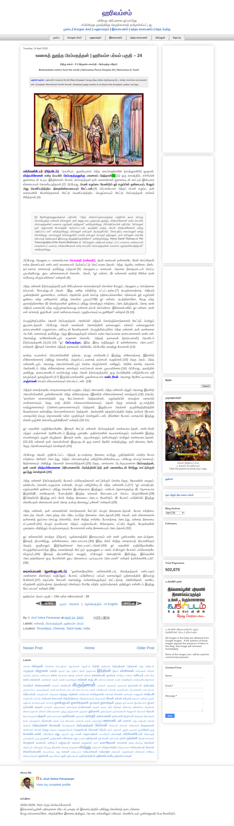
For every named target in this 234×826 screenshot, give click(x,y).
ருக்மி (122, 738)
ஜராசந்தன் (107, 702)
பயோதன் (69, 721)
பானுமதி (142, 721)
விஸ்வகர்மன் (138, 747)
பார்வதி (150, 721)
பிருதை (53, 729)
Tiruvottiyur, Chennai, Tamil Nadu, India (63, 628)
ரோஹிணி (28, 742)
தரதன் (96, 707)
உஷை (71, 675)
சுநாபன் (135, 698)
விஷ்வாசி (96, 747)
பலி (119, 720)
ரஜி (99, 738)
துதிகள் (169, 479)
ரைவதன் (149, 738)
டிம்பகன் (28, 707)
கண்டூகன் (46, 679)
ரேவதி (142, 738)
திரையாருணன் (30, 711)
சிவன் (110, 698)
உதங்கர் (26, 675)
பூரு (152, 729)
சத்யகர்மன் (148, 689)
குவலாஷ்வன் (42, 689)
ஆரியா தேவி (77, 671)
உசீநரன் (150, 671)
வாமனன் (122, 742)
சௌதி (49, 703)
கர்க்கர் (102, 679)
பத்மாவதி (46, 720)
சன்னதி (39, 623)
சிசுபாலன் (57, 698)
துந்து (63, 711)
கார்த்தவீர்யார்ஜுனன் (143, 679)
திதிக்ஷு (117, 707)
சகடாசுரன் (90, 689)
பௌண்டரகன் (32, 734)
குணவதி (122, 685)
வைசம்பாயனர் (32, 751)
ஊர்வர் (87, 675)
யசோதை (67, 738)
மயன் (78, 733)
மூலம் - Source (69, 604)
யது (75, 738)
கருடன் (92, 679)
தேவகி (150, 711)
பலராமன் (109, 720)
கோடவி (80, 689)
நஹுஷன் (80, 716)
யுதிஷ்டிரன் (91, 738)
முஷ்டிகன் (55, 738)
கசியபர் (138, 675)
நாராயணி (117, 716)
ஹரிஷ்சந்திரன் (87, 755)
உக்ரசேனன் (127, 671)
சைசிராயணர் (38, 703)
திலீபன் (42, 711)
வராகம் (76, 742)
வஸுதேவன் (107, 742)
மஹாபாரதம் (101, 29)
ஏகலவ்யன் (98, 675)
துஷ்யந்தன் (106, 711)
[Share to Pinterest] (108, 618)
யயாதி (81, 738)
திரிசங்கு (127, 707)
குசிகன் (102, 685)
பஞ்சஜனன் (34, 721)
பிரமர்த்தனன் (68, 725)
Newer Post (32, 648)
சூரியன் (27, 703)
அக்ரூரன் (37, 666)
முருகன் (44, 738)
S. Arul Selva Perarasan (57, 779)
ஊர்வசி (79, 675)
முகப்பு (67, 29)
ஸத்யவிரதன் (90, 751)
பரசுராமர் (79, 721)
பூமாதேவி (143, 729)
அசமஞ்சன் (61, 666)
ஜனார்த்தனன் (80, 702)
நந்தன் (41, 716)
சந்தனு (63, 694)
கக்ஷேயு (120, 675)
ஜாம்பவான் (128, 703)
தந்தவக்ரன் (59, 707)
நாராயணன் (104, 716)
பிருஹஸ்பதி (80, 729)
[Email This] (95, 618)
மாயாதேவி (104, 734)
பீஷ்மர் (102, 729)
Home (90, 648)
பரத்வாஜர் (96, 721)
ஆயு (68, 671)
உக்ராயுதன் (140, 671)
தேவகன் (141, 711)
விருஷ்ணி (73, 747)
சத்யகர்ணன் (135, 689)
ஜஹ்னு (118, 703)
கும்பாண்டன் (135, 685)
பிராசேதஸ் (28, 729)
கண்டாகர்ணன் (31, 679)
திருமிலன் (149, 707)
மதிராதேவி (48, 734)
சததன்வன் (122, 689)
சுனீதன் (144, 698)
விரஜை (64, 747)
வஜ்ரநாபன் (64, 742)
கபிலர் (62, 679)
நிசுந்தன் (138, 716)
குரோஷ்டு (149, 685)
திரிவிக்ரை (138, 707)
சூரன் (151, 698)
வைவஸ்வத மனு (51, 751)
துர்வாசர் (94, 711)
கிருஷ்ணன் (84, 684)
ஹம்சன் (43, 756)
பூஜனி (125, 729)
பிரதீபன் (27, 725)
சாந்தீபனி (28, 698)
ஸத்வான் (116, 751)
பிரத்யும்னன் (39, 725)
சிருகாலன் (100, 698)
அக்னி (26, 666)
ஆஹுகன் (91, 671)
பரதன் (88, 721)
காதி (117, 679)
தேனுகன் (131, 711)
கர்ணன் (110, 679)
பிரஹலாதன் (147, 725)
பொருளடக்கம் (82, 29)
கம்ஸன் (82, 679)
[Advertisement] (188, 98)
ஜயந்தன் (95, 702)
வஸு (96, 742)
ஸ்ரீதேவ (150, 751)
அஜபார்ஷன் (74, 666)
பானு (134, 721)
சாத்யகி (149, 694)
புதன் (109, 729)
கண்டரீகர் (149, 675)
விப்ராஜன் (38, 747)
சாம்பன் (37, 698)
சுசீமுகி (127, 698)
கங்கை (129, 675)
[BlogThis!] (98, 618)
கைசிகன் (61, 689)
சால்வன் (46, 698)
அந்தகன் (132, 666)
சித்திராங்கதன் (87, 698)
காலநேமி (28, 685)
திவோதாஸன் (53, 711)
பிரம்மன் (101, 725)
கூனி (52, 689)
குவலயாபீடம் (29, 689)
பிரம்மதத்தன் (54, 623)
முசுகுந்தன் (28, 738)
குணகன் (111, 685)
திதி (110, 707)
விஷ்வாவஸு (124, 747)
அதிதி (95, 666)
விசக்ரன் (149, 742)
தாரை (104, 707)
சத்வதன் (53, 694)
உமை (54, 675)
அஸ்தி (53, 670)
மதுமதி (65, 734)
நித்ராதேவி (149, 716)
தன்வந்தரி (72, 707)
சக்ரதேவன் (102, 689)
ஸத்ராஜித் (104, 751)
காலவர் (55, 685)
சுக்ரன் (118, 698)
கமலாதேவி (71, 679)
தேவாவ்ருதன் (30, 716)
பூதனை (133, 729)
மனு (72, 734)
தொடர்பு (177, 37)
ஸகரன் (65, 751)
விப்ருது (47, 747)
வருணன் (87, 742)
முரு (37, 738)
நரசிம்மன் (69, 716)
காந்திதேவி (126, 679)
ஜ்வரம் (150, 702)
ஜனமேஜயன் (62, 702)
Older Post (145, 648)
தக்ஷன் (39, 707)
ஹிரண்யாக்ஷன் (123, 755)
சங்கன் (112, 689)
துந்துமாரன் (73, 711)
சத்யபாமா (29, 694)
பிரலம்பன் (113, 725)
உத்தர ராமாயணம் (142, 29)
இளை (116, 671)
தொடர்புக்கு (163, 29)
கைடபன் (71, 689)
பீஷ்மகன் (93, 729)
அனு (141, 666)
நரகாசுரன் (57, 716)
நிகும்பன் (129, 716)
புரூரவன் (117, 729)
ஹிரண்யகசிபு (105, 756)
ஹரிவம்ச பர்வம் (74, 623)
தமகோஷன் (84, 707)
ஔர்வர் (110, 675)
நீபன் (25, 721)
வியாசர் (56, 747)
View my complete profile (53, 784)
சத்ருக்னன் (42, 694)
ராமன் (105, 738)
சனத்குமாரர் (97, 694)
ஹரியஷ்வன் (72, 756)
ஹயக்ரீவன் (54, 756)
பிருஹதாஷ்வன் (65, 729)
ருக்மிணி (132, 738)
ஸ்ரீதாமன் (140, 751)
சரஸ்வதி (128, 694)
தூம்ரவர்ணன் (119, 711)
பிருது (45, 729)
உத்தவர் (35, 675)
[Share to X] (101, 618)
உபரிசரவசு (45, 675)
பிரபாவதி (54, 725)
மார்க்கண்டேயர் (132, 734)
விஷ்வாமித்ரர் (109, 747)
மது (57, 734)
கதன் (55, 679)
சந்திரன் (73, 694)
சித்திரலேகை (71, 698)
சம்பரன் (118, 694)
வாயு (131, 742)
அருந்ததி (28, 670)
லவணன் (41, 742)
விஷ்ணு (85, 747)
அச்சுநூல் (160, 37)
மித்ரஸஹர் (149, 734)
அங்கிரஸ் (49, 666)
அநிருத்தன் (118, 666)
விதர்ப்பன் (28, 747)
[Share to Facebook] (105, 618)
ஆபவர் (61, 671)
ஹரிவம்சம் (117, 12)
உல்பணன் (62, 675)
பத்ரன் (56, 721)
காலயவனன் (42, 685)
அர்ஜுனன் (41, 671)
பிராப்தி (37, 729)
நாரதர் (91, 716)
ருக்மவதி (114, 738)
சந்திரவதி (84, 694)
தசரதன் (48, 707)
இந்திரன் (104, 670)
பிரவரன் (123, 725)
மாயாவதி (116, 733)
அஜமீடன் (85, 666)
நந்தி (49, 716)
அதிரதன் (105, 666)
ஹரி (63, 755)
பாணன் (127, 720)
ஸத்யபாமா (76, 751)
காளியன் (66, 685)
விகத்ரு (139, 742)
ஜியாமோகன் (140, 703)
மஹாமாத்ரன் (90, 733)
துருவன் (83, 711)
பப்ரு (62, 721)
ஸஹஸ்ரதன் (128, 751)
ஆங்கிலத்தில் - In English (101, 604)
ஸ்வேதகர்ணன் (30, 756)
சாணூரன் (138, 694)
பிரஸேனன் (134, 725)
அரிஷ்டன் (149, 666)
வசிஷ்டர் (52, 742)
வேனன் (150, 747)
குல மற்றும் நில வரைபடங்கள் (179, 495)
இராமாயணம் (120, 29)
